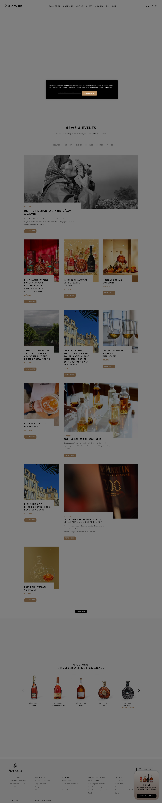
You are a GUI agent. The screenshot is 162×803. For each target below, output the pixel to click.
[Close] (114, 83)
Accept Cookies (89, 93)
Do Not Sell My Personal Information (69, 93)
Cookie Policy (108, 87)
